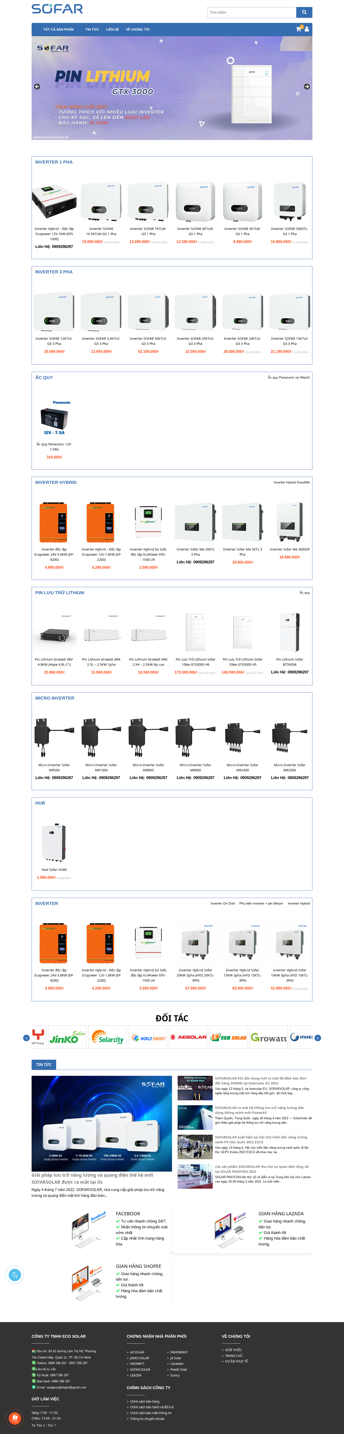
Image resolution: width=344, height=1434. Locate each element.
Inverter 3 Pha (54, 271)
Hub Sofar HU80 (54, 869)
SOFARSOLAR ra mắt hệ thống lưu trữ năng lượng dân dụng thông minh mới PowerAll (259, 1110)
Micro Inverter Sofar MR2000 (290, 767)
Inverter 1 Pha (54, 162)
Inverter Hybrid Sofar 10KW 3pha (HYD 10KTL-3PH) (290, 975)
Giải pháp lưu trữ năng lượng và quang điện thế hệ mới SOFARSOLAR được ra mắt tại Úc (92, 1178)
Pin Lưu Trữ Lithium (59, 592)
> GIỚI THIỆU (232, 1350)
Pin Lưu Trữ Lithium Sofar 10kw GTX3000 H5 (243, 662)
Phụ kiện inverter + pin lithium (261, 903)
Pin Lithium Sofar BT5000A (289, 662)
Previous (37, 86)
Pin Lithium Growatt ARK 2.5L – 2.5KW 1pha (101, 662)
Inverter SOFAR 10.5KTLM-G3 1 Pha (101, 231)
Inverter (46, 903)
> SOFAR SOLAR (138, 1369)
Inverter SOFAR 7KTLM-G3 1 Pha (148, 231)
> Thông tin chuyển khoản (146, 1419)
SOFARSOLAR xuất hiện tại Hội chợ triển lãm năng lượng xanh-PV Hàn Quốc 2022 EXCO (261, 1139)
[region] (172, 88)
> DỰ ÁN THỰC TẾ (235, 1361)
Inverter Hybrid (56, 482)
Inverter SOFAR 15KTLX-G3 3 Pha (289, 341)
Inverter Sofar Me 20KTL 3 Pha (196, 552)
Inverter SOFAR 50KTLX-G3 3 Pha (148, 341)
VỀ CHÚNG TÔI (138, 29)
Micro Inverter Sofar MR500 (54, 767)
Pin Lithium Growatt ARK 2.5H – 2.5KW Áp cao (148, 662)
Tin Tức (92, 29)
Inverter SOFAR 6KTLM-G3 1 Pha (195, 231)
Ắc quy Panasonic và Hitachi (289, 377)
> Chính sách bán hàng (143, 1401)
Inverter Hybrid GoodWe (292, 482)
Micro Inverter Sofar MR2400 (242, 767)
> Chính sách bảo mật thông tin (149, 1413)
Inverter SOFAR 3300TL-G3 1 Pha (289, 231)
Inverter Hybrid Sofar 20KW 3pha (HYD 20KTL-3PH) (195, 975)
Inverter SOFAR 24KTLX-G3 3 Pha (242, 341)
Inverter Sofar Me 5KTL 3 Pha (242, 552)
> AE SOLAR (135, 1352)
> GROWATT (135, 1364)
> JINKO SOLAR (138, 1358)
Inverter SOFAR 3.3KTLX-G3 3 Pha (101, 341)
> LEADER (134, 1375)
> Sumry (173, 1375)
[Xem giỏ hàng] (298, 30)
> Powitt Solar (177, 1369)
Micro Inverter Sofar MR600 (195, 767)
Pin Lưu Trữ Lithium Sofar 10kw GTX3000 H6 (196, 662)
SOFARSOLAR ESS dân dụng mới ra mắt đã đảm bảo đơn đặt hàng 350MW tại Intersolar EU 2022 (260, 1080)
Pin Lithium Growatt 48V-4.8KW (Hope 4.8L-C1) (54, 662)
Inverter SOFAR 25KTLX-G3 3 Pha (195, 341)
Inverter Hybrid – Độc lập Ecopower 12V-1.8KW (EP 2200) (101, 554)
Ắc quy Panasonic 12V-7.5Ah (54, 446)
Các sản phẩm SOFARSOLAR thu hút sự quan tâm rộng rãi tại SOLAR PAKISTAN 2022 (262, 1169)
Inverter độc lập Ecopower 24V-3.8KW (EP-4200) (54, 554)
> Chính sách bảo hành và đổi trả (150, 1407)
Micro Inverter (54, 698)
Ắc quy (44, 377)
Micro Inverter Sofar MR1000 (101, 767)
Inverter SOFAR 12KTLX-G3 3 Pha (54, 341)
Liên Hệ (112, 29)
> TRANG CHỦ (232, 1356)
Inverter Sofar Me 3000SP (290, 549)
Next (306, 86)
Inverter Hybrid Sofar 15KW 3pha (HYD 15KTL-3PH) (242, 975)
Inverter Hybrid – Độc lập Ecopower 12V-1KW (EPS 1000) (54, 233)
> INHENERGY (177, 1352)
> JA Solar (174, 1358)
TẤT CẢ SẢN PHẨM (58, 29)
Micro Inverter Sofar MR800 (148, 767)
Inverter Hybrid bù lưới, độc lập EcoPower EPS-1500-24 (148, 554)
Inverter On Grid (223, 903)
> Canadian (175, 1364)
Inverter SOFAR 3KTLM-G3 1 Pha (242, 231)
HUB (40, 803)
